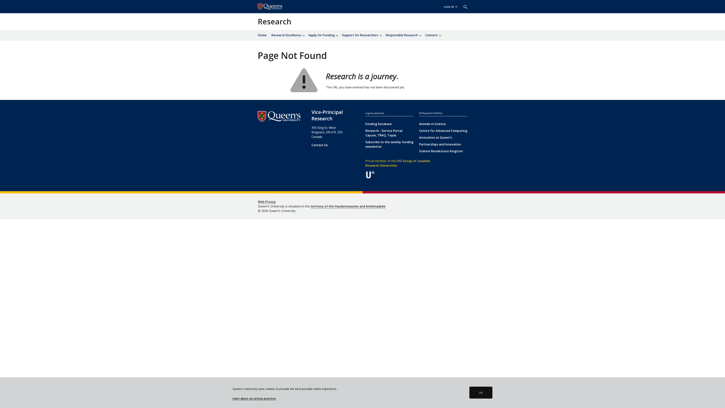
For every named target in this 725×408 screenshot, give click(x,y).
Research (274, 21)
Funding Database (378, 124)
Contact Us (320, 145)
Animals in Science (432, 124)
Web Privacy (267, 202)
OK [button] (481, 392)
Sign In (449, 6)
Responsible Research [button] (402, 35)
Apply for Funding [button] (322, 35)
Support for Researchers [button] (360, 35)
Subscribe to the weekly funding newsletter (389, 144)
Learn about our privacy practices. (254, 398)
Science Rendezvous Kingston (441, 151)
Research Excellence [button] (286, 35)
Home (262, 35)
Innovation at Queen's (435, 137)
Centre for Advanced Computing (443, 131)
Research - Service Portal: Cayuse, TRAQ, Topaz (384, 133)
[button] (463, 6)
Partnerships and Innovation (440, 144)
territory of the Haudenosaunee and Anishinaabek (348, 206)
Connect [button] (431, 35)
